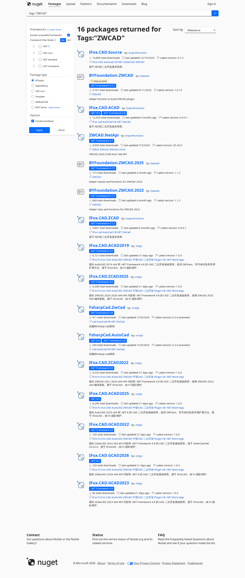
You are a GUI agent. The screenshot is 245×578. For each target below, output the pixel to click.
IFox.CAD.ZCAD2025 (108, 276)
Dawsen (144, 75)
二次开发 (148, 259)
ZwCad (126, 121)
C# (116, 62)
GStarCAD (129, 62)
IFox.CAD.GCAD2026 (109, 455)
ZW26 (95, 149)
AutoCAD (117, 259)
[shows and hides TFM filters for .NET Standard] (33, 59)
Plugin (158, 259)
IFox (94, 62)
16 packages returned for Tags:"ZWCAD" (119, 33)
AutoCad (109, 62)
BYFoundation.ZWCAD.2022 (116, 190)
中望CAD (138, 259)
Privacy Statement (173, 563)
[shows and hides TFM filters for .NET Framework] (33, 66)
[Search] (215, 13)
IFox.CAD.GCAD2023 (109, 483)
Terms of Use (115, 563)
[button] (48, 29)
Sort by (178, 30)
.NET (168, 259)
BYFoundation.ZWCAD (111, 75)
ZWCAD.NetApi (104, 135)
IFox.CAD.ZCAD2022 (108, 362)
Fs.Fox (101, 259)
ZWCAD (140, 62)
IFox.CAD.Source (105, 52)
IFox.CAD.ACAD (104, 107)
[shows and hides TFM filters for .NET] (33, 46)
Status (97, 535)
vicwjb (135, 308)
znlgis (139, 246)
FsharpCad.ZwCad (107, 307)
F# (109, 321)
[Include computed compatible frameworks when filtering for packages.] (68, 35)
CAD (100, 62)
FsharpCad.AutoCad (109, 335)
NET (120, 62)
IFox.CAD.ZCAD (104, 218)
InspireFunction (137, 52)
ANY (69, 40)
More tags (178, 259)
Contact (33, 535)
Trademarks (195, 563)
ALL (63, 40)
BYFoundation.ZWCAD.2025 (116, 163)
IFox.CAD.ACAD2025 (109, 393)
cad (100, 121)
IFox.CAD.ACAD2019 (109, 245)
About (101, 563)
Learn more (55, 29)
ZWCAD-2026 (117, 149)
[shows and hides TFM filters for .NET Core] (33, 53)
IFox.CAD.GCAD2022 (109, 424)
